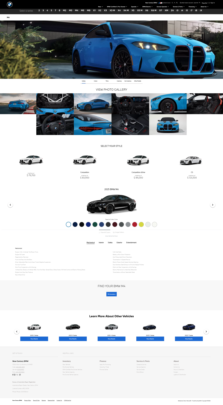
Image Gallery (119, 232)
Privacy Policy (27, 400)
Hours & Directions (179, 369)
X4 (119, 10)
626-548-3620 (20, 367)
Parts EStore (140, 372)
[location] (199, 3)
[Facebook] (12, 375)
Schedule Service (141, 364)
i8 (196, 10)
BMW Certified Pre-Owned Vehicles (72, 369)
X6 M (153, 10)
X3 (105, 10)
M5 (82, 10)
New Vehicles (66, 364)
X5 (133, 10)
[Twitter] (17, 375)
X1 (94, 10)
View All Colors (105, 232)
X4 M (126, 10)
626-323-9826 (20, 372)
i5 (187, 10)
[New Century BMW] (19, 4)
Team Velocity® (187, 400)
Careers (176, 372)
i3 (177, 10)
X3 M (112, 10)
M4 (76, 10)
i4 (182, 10)
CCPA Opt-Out (67, 400)
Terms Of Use (36, 400)
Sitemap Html (51, 400)
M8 (88, 10)
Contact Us (177, 367)
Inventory (67, 361)
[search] (172, 3)
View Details (34, 339)
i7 (191, 10)
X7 (160, 10)
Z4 (172, 10)
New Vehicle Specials (68, 372)
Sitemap (44, 400)
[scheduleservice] (175, 2)
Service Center (141, 369)
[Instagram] (14, 375)
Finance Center (104, 369)
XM (166, 10)
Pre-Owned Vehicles (68, 367)
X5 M (140, 10)
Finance (103, 361)
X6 (146, 10)
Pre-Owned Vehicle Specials (70, 374)
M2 (64, 10)
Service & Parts (143, 361)
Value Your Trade (104, 367)
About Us (176, 364)
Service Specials (141, 367)
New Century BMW (17, 400)
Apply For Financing (105, 364)
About (176, 361)
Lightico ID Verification (180, 374)
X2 (99, 10)
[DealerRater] (20, 375)
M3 (70, 10)
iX (201, 10)
